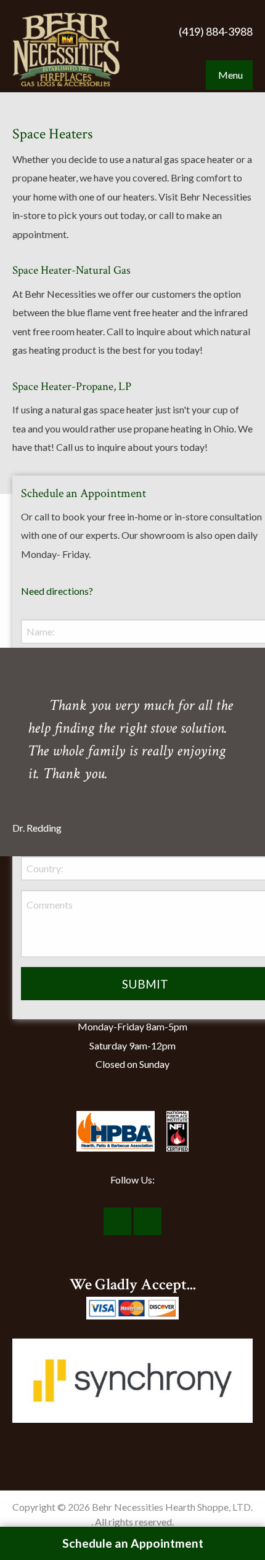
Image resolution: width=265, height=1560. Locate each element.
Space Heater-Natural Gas (71, 270)
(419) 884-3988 (216, 31)
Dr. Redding (37, 828)
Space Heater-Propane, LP (71, 386)
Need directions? (57, 591)
